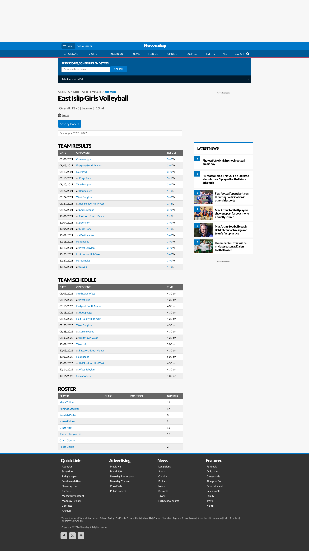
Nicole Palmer (67, 421)
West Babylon (84, 197)
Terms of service (69, 518)
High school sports (168, 500)
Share (65, 115)
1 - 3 (169, 190)
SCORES (64, 92)
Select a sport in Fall (72, 79)
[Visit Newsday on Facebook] (64, 535)
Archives (66, 510)
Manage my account (73, 495)
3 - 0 (169, 159)
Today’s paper (69, 476)
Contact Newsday (162, 518)
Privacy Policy (107, 518)
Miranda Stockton (70, 408)
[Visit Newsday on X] (72, 535)
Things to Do (214, 481)
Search (118, 69)
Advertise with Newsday (209, 518)
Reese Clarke (67, 446)
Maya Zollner (67, 402)
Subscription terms (88, 518)
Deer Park (81, 171)
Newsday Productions (122, 476)
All (225, 53)
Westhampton (84, 184)
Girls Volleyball (87, 92)
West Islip (84, 299)
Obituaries (213, 471)
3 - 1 (169, 178)
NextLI (210, 505)
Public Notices (118, 490)
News (136, 53)
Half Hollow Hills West (91, 203)
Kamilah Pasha (68, 414)
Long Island (71, 53)
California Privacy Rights (128, 518)
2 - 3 (169, 216)
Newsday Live (69, 486)
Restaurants (213, 490)
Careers (66, 490)
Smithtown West (85, 293)
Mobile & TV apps (71, 500)
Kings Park (85, 178)
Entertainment (215, 486)
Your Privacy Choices (72, 520)
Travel (210, 500)
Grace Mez (65, 427)
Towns (161, 495)
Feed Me (153, 53)
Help (225, 518)
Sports (93, 53)
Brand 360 (116, 471)
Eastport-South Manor (89, 165)
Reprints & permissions (184, 518)
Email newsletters (71, 481)
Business (192, 53)
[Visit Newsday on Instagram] (81, 535)
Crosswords (213, 476)
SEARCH (239, 53)
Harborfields (83, 260)
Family (210, 495)
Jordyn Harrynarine (70, 433)
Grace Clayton (67, 440)
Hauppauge (85, 190)
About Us (67, 466)
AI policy (234, 518)
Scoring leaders (69, 124)
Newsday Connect (120, 481)
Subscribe (67, 471)
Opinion (172, 53)
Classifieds (116, 486)
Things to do (115, 53)
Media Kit (115, 466)
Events (210, 53)
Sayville (83, 266)
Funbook (212, 466)
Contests (67, 505)
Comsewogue (83, 159)
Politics (162, 481)
